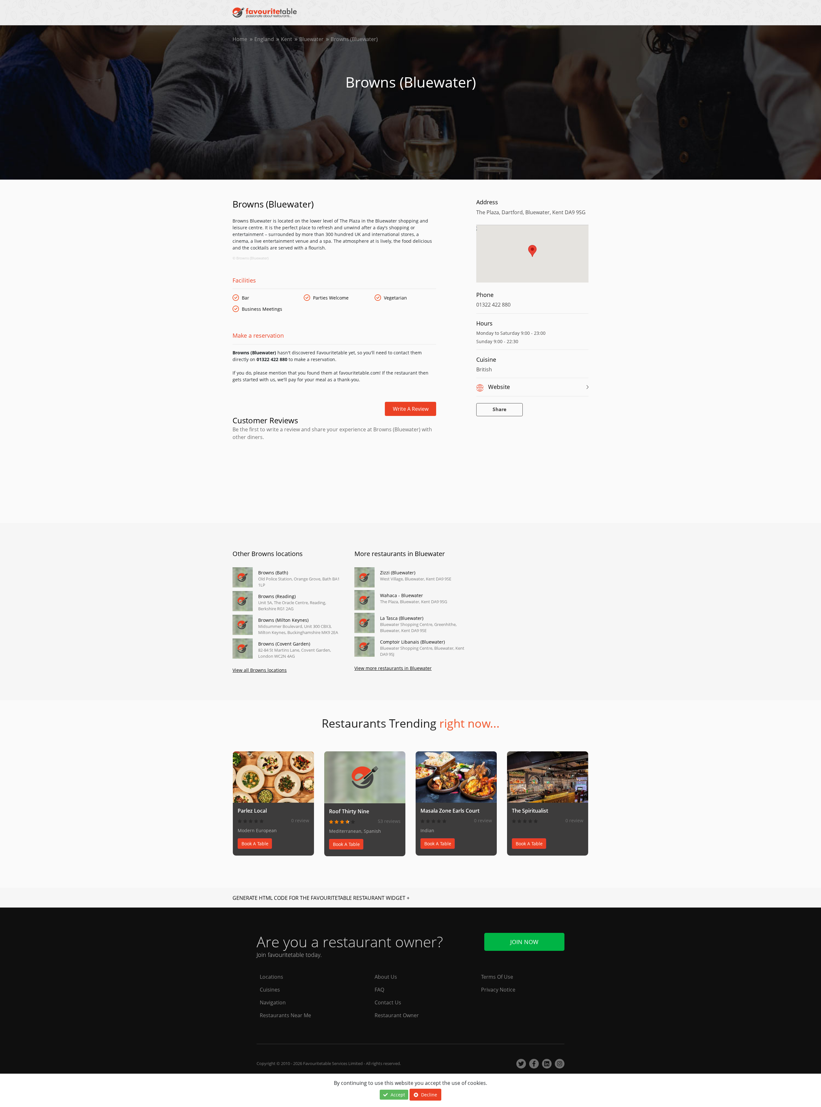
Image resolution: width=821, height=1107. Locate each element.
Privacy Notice (498, 989)
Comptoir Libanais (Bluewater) (412, 642)
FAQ (379, 989)
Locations (271, 976)
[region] (532, 257)
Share (499, 410)
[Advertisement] (334, 468)
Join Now (524, 942)
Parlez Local (252, 810)
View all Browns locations (260, 670)
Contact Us (388, 1002)
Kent (286, 39)
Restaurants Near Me (285, 1015)
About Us (386, 976)
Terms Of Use (497, 976)
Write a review (410, 408)
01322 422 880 (493, 304)
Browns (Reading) (277, 596)
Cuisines (270, 989)
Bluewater (311, 39)
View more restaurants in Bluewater (393, 668)
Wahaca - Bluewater (401, 595)
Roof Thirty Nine (349, 811)
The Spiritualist (530, 810)
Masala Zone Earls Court (449, 810)
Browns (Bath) (273, 573)
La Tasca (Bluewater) (401, 618)
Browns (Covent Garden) (284, 644)
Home (240, 39)
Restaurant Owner (397, 1015)
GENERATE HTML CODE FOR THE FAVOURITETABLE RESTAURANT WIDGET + (321, 897)
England (264, 39)
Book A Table (254, 844)
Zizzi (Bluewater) (397, 573)
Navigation (273, 1002)
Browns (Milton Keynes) (283, 620)
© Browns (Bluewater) (250, 258)
